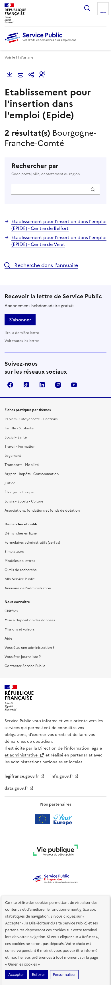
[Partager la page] (31, 74)
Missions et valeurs (19, 629)
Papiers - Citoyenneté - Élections (31, 419)
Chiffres (11, 611)
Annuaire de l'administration (28, 588)
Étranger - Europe (19, 492)
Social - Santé (16, 437)
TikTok (26, 385)
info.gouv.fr (61, 776)
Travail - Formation (20, 446)
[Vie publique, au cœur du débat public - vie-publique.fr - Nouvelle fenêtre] (55, 851)
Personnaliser (64, 974)
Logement (13, 455)
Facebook (10, 385)
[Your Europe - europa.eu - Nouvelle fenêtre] (55, 819)
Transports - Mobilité (22, 464)
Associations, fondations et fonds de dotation (42, 510)
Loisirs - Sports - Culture (24, 501)
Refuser (38, 974)
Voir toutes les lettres (22, 340)
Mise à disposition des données (30, 620)
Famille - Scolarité (19, 428)
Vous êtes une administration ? (29, 647)
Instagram (58, 385)
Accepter (16, 974)
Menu (103, 12)
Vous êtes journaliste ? (23, 656)
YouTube (74, 385)
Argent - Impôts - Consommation (32, 474)
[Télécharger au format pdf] (10, 74)
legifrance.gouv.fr (22, 776)
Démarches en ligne (21, 533)
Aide (8, 638)
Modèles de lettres (20, 560)
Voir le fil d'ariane (19, 57)
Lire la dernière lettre (22, 332)
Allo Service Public (20, 579)
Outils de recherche (21, 569)
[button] (42, 74)
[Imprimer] (20, 74)
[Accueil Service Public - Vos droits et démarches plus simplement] (42, 43)
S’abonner (20, 319)
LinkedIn (42, 385)
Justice (10, 483)
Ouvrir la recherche (87, 8)
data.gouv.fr (16, 788)
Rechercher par (45, 169)
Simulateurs (14, 551)
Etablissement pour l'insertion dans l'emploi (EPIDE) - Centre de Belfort (58, 225)
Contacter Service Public (25, 665)
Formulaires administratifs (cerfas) (32, 542)
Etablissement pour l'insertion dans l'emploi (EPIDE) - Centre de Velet (58, 241)
